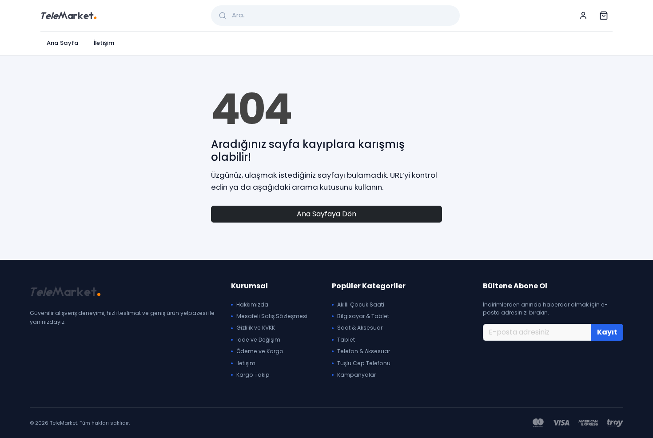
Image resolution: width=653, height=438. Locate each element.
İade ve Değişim (258, 339)
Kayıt (607, 332)
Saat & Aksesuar (359, 327)
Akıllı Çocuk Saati (360, 304)
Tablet (346, 339)
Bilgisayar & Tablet (363, 316)
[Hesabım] (583, 15)
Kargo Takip (253, 374)
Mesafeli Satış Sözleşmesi (271, 316)
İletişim (104, 43)
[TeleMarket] (68, 16)
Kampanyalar (356, 374)
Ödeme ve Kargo (259, 351)
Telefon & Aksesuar (363, 351)
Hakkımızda (252, 304)
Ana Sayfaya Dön (326, 214)
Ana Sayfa (63, 43)
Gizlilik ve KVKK (255, 327)
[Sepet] (604, 15)
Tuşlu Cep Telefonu (363, 363)
